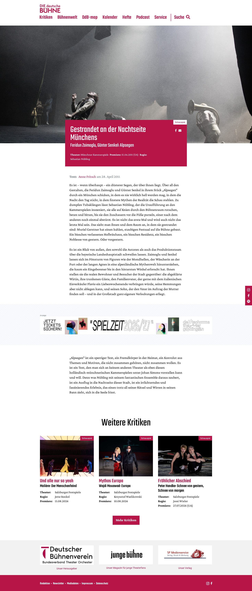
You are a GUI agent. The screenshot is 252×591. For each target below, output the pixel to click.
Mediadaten (163, 9)
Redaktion (45, 583)
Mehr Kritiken (126, 520)
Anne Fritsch (87, 176)
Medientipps (67, 9)
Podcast (142, 17)
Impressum (87, 583)
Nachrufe (65, 2)
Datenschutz (102, 583)
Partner (160, 2)
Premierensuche (114, 2)
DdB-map (90, 17)
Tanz (44, 2)
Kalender (110, 17)
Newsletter (58, 583)
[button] (175, 130)
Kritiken (45, 17)
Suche (179, 17)
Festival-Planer (114, 9)
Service (160, 17)
